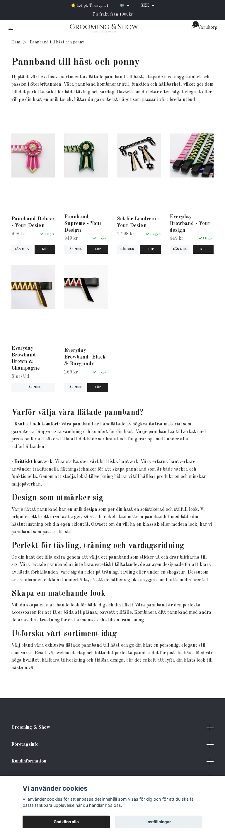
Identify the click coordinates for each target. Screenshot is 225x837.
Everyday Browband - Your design (190, 223)
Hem (15, 42)
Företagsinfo (25, 744)
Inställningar (158, 821)
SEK (145, 6)
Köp (45, 249)
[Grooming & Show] (103, 28)
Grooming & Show (30, 727)
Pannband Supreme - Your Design (83, 223)
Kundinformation (28, 761)
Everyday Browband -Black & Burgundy (84, 357)
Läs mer (22, 249)
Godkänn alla (66, 821)
